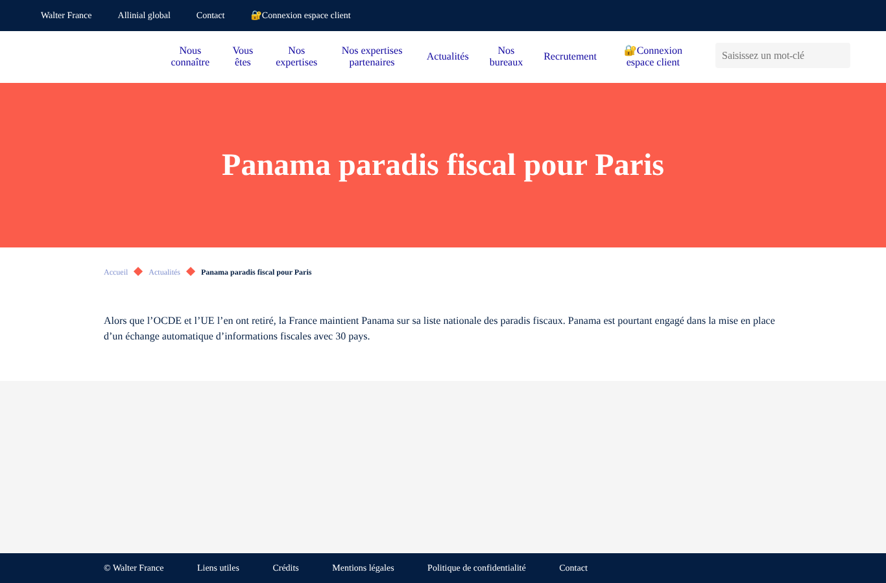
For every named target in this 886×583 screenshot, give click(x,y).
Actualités (448, 56)
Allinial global (144, 16)
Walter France (66, 16)
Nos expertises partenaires (372, 56)
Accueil (116, 272)
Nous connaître (190, 56)
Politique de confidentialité (476, 568)
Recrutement (570, 56)
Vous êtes (243, 56)
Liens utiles (218, 568)
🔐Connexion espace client (300, 16)
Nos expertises (296, 56)
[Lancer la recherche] (840, 55)
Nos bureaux (506, 56)
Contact (211, 16)
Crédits (285, 568)
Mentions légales (363, 568)
